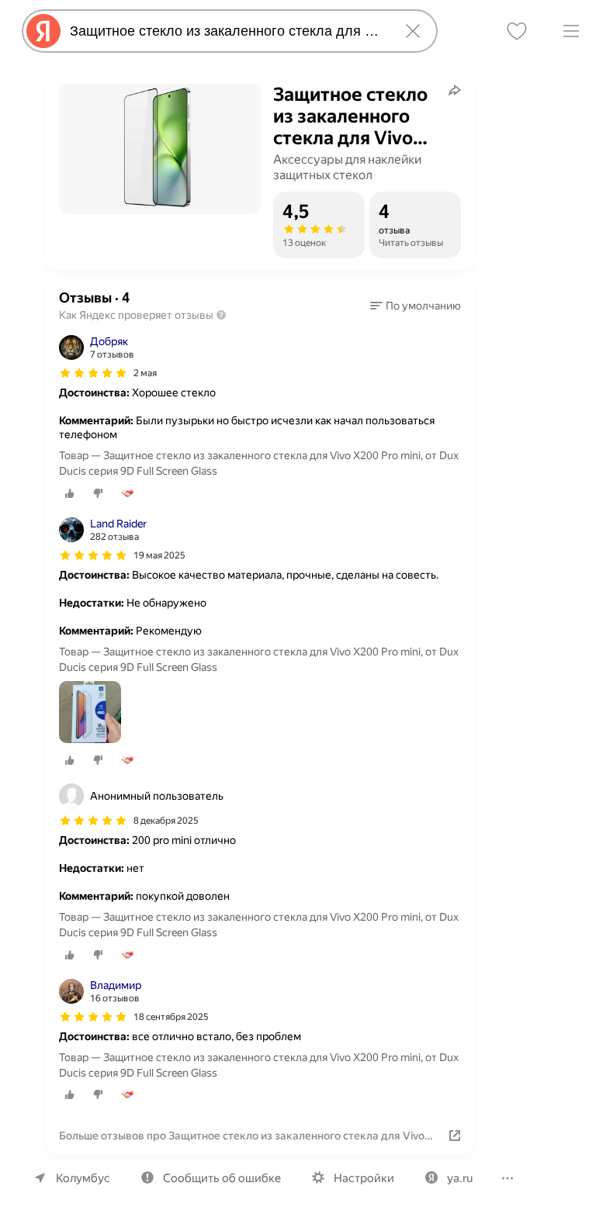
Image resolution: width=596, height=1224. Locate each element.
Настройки (364, 1178)
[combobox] (227, 31)
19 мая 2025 (159, 555)
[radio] (70, 493)
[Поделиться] (455, 90)
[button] (415, 306)
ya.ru (460, 1178)
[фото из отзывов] (90, 713)
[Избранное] (517, 31)
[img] (93, 373)
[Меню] (571, 31)
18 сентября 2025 (171, 1016)
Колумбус (83, 1178)
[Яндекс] (43, 31)
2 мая (145, 373)
